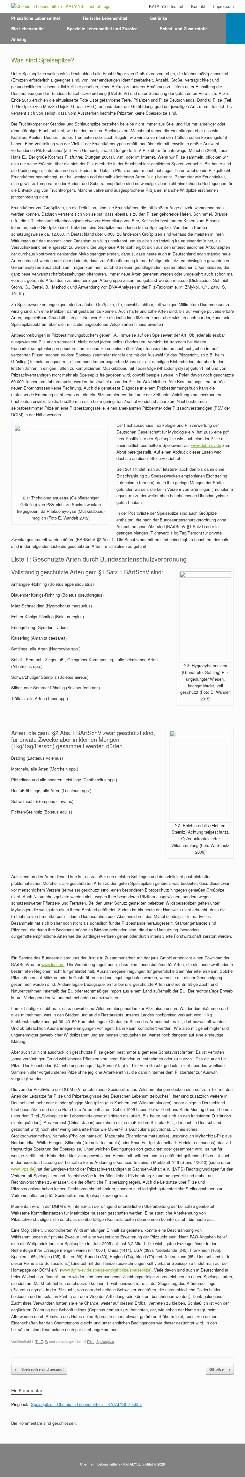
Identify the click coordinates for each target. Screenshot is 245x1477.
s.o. (151, 177)
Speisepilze (105, 1341)
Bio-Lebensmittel (28, 28)
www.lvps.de (22, 1169)
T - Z (39, 1341)
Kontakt (198, 6)
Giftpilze (219, 1369)
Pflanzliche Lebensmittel (35, 18)
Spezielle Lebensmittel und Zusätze (102, 28)
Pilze (90, 1341)
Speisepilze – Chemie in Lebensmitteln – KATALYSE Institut (86, 1404)
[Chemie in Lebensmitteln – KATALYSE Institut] (60, 6)
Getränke (158, 18)
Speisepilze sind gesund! (39, 1369)
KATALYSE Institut (166, 6)
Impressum (223, 6)
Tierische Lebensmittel (104, 18)
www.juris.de (52, 964)
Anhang (18, 39)
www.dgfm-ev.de (206, 445)
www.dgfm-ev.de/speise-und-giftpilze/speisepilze (105, 1270)
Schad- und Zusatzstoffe (184, 28)
